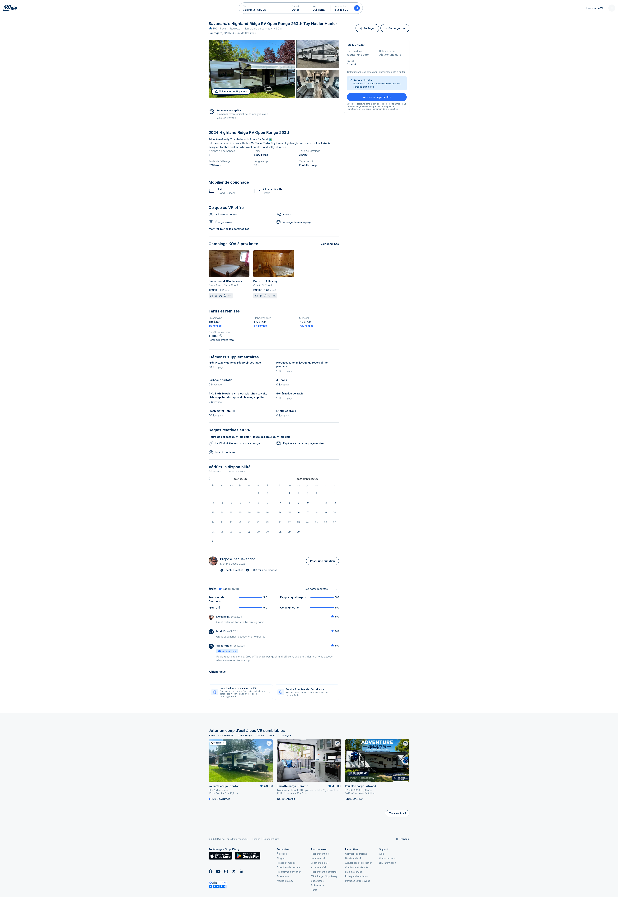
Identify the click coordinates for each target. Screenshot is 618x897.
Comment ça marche (356, 853)
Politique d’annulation (356, 876)
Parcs (314, 889)
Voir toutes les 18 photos (233, 91)
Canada (260, 735)
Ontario (272, 735)
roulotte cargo (245, 735)
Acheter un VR (318, 867)
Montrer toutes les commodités (229, 228)
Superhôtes (317, 880)
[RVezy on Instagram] (226, 871)
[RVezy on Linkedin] (241, 871)
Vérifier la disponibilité (376, 97)
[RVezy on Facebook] (210, 871)
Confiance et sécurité (356, 867)
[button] (264, 8)
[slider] (213, 28)
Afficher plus (217, 671)
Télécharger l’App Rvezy (324, 876)
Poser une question (322, 561)
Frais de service (353, 871)
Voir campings (330, 243)
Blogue (281, 858)
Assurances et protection (358, 862)
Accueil (212, 735)
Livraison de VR (353, 858)
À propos (282, 853)
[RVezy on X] (234, 871)
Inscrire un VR (318, 858)
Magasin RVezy (285, 880)
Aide (381, 853)
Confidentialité (271, 839)
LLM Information (387, 862)
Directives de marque (288, 867)
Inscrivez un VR (594, 8)
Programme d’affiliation (289, 871)
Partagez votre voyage (357, 880)
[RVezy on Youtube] (218, 871)
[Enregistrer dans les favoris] (269, 743)
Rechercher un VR (320, 853)
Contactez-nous (388, 858)
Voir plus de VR (397, 813)
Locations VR (226, 735)
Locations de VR (319, 862)
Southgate (286, 735)
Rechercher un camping (324, 871)
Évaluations (283, 876)
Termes (256, 839)
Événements (317, 885)
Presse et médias (286, 862)
